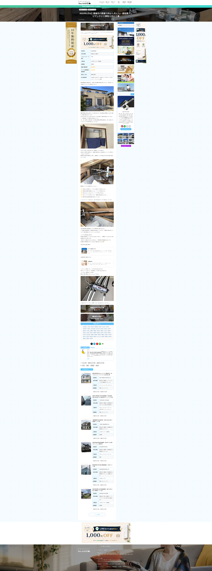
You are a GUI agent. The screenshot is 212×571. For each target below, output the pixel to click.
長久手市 (98, 328)
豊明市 (84, 330)
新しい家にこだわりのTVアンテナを (84, 548)
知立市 (84, 336)
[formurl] (127, 126)
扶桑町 (91, 330)
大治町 (88, 332)
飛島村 (95, 332)
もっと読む (98, 514)
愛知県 (99, 554)
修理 (123, 561)
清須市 (105, 328)
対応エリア (99, 552)
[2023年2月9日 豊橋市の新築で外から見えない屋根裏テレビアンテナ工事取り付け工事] (94, 344)
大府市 (84, 334)
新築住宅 (97, 365)
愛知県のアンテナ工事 (91, 362)
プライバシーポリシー (101, 566)
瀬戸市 (102, 328)
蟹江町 (91, 332)
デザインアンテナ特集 (101, 559)
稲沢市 (92, 326)
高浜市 (88, 336)
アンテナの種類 (99, 558)
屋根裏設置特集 (122, 559)
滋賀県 (99, 555)
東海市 (98, 332)
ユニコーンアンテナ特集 (116, 559)
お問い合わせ (108, 566)
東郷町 (95, 330)
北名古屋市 (93, 328)
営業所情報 (124, 566)
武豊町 (92, 334)
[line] (100, 344)
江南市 (109, 328)
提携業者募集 (114, 566)
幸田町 (103, 336)
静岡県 (108, 554)
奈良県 (131, 554)
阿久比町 (88, 334)
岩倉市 (100, 326)
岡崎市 (103, 334)
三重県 (105, 554)
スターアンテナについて (126, 129)
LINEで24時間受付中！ (107, 546)
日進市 (88, 328)
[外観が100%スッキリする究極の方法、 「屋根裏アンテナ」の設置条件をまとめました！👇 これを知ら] (131, 135)
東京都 (111, 554)
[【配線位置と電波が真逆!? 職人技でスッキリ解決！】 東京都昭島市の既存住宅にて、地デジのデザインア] (126, 141)
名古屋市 (85, 326)
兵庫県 (126, 554)
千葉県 (120, 554)
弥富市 (84, 332)
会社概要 (119, 566)
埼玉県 (113, 554)
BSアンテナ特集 (108, 559)
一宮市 (88, 326)
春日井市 (85, 328)
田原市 (91, 338)
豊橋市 (106, 336)
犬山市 (103, 326)
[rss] (125, 126)
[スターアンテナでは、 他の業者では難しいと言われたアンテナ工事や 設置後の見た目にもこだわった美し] (120, 135)
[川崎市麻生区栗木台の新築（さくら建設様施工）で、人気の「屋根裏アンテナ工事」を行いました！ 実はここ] (120, 141)
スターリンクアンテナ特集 (102, 561)
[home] (88, 358)
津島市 (109, 330)
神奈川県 (116, 554)
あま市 (105, 330)
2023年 (83, 365)
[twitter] (92, 344)
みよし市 (99, 336)
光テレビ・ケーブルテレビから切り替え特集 (114, 561)
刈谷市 (110, 334)
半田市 (105, 332)
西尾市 (91, 336)
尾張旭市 (96, 326)
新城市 (84, 338)
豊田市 (99, 334)
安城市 (106, 334)
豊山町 (98, 330)
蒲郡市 (88, 338)
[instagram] (87, 358)
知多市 (102, 332)
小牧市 (107, 326)
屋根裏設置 (92, 365)
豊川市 (110, 336)
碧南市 (95, 336)
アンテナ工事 (84, 362)
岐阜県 (102, 554)
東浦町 (95, 334)
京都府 (128, 554)
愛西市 (102, 330)
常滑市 (109, 332)
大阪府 (123, 554)
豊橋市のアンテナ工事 (100, 362)
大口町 (88, 330)
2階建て (87, 365)
